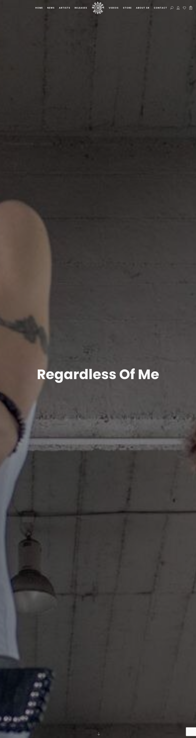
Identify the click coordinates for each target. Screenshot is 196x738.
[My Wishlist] (184, 8)
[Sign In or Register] (178, 8)
